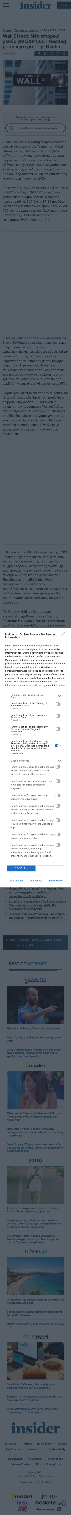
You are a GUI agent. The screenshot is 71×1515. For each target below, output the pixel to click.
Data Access (35, 880)
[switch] (57, 704)
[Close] (64, 634)
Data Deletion (16, 880)
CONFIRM (21, 868)
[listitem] (35, 696)
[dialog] (35, 757)
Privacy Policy (55, 880)
